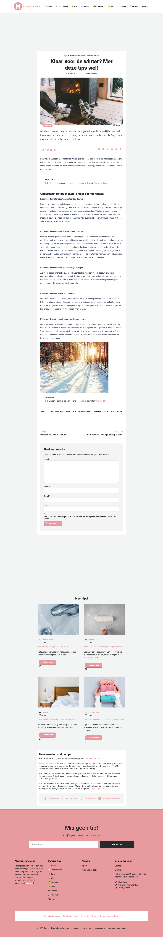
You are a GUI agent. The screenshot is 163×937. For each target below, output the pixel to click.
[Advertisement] (81, 30)
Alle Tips (145, 6)
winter (85, 324)
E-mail (47, 496)
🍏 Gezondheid (99, 6)
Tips (65, 56)
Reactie (47, 459)
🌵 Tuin (74, 6)
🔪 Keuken (48, 6)
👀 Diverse (122, 6)
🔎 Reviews (133, 6)
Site (45, 505)
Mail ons (29, 883)
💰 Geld (111, 6)
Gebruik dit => (101, 183)
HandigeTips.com (93, 758)
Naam (47, 487)
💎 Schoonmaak (62, 6)
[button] (99, 149)
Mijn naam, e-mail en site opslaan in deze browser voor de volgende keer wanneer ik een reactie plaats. (80, 517)
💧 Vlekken (85, 6)
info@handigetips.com (98, 789)
